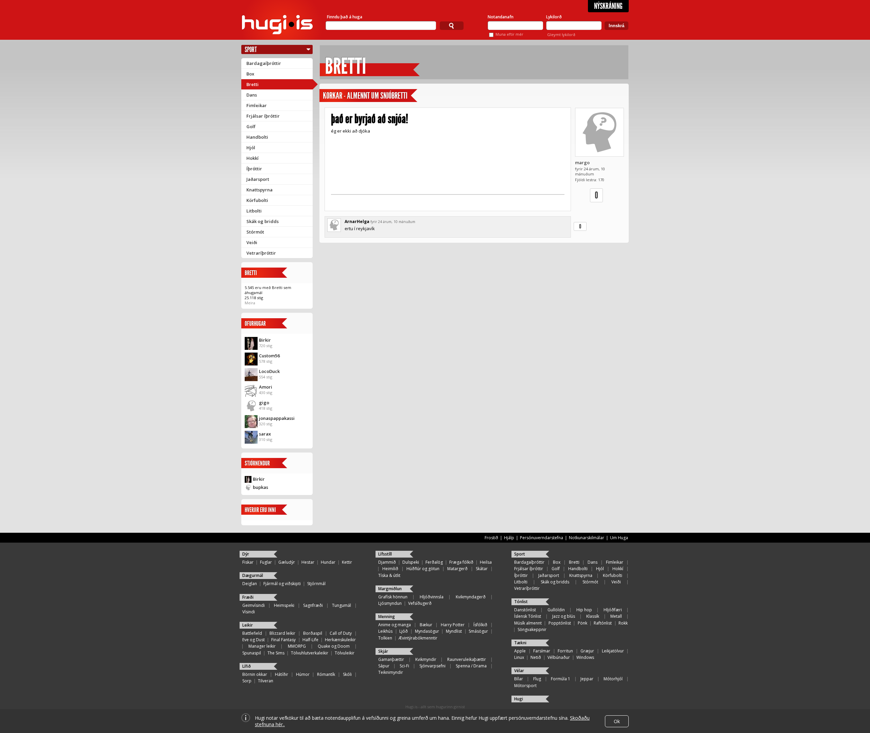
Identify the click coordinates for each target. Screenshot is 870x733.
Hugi (518, 699)
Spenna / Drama (471, 666)
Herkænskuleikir (340, 640)
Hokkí (252, 158)
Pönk (582, 623)
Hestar (307, 562)
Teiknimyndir (390, 672)
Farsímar (541, 651)
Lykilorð (554, 17)
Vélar (519, 671)
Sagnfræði (313, 605)
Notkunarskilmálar (586, 538)
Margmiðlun (390, 589)
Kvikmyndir (425, 659)
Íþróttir (254, 169)
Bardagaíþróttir (263, 63)
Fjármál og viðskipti (282, 583)
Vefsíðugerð (420, 603)
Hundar (328, 562)
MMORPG (297, 646)
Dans (251, 95)
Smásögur (478, 631)
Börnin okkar (254, 674)
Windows (585, 657)
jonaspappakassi (277, 418)
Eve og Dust (253, 640)
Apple (520, 651)
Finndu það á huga (344, 17)
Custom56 (269, 356)
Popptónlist (560, 623)
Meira (250, 302)
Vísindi (248, 612)
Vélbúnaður (558, 657)
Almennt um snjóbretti (377, 95)
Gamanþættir (391, 659)
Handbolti (257, 137)
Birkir (265, 340)
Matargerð (457, 569)
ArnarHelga (357, 221)
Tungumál (341, 605)
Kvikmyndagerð (471, 597)
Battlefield (252, 633)
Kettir (347, 562)
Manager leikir (262, 646)
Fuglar (266, 562)
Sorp (246, 681)
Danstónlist (525, 610)
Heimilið (390, 569)
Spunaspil (251, 653)
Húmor (303, 674)
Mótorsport (525, 685)
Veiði (251, 242)
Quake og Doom (334, 646)
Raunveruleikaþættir (466, 659)
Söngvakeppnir (532, 629)
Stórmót (255, 232)
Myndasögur (427, 631)
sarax (265, 434)
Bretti (252, 84)
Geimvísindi (253, 605)
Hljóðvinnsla (431, 597)
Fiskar (248, 562)
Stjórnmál (316, 583)
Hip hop (584, 610)
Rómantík (326, 674)
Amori (265, 387)
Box (250, 74)
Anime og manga (394, 625)
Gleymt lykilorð (561, 34)
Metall (616, 616)
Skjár (383, 651)
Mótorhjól (613, 679)
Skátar (482, 569)
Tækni (520, 643)
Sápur (383, 666)
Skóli (347, 674)
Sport (251, 49)
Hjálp (509, 538)
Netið (535, 657)
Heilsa (486, 562)
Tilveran (265, 681)
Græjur (587, 651)
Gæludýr (286, 562)
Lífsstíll (385, 554)
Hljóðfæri (613, 610)
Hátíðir (281, 674)
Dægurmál (252, 575)
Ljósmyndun (390, 603)
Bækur (426, 625)
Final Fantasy (283, 640)
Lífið (246, 666)
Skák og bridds (262, 221)
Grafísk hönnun (392, 597)
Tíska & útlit (389, 575)
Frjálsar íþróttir (263, 116)
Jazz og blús (563, 616)
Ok (617, 721)
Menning (386, 616)
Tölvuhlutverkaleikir (309, 653)
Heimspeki (284, 605)
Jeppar (586, 679)
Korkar (332, 95)
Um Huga (619, 538)
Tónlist (521, 601)
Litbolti (254, 211)
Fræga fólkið (461, 562)
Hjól (250, 147)
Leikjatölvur (613, 651)
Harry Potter (453, 625)
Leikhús (385, 631)
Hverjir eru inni (260, 510)
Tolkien (385, 638)
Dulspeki (410, 562)
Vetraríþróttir (261, 253)
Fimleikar (256, 105)
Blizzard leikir (282, 633)
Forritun (565, 651)
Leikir (247, 625)
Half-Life (310, 640)
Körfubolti (257, 200)
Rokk (623, 623)
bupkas (260, 487)
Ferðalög (434, 562)
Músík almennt (528, 623)
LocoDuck (269, 371)
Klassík (592, 616)
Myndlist (454, 631)
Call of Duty (341, 633)
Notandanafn (501, 17)
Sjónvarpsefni (432, 666)
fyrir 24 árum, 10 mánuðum (392, 221)
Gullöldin (556, 610)
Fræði (248, 597)
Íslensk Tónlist (527, 616)
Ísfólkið (480, 625)
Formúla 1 (560, 679)
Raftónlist (603, 623)
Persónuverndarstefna (541, 538)
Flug (537, 679)
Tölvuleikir (344, 653)
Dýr (245, 554)
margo (582, 162)
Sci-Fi (404, 666)
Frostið (491, 538)
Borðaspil (312, 633)
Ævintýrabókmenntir (418, 638)
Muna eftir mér (509, 34)
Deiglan (249, 583)
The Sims (275, 653)
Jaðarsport (257, 179)
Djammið (387, 562)
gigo (264, 402)
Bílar (518, 679)
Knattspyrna (259, 190)
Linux (519, 657)
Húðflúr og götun (422, 569)
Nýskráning (608, 6)
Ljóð (403, 631)
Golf (251, 126)
